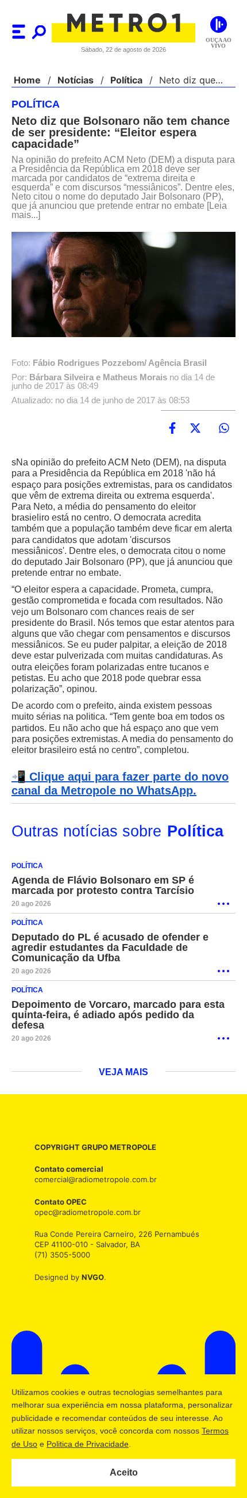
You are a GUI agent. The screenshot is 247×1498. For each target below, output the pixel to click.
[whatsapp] (224, 428)
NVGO (90, 1288)
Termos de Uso (67, 1444)
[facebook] (172, 428)
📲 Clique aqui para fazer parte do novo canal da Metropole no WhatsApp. (116, 795)
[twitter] (195, 428)
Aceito (124, 1472)
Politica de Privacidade (144, 1444)
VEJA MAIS (123, 1083)
